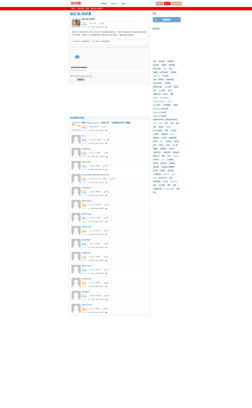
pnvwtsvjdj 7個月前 (94, 269)
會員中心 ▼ (114, 4)
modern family (169, 189)
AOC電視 (162, 90)
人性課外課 (157, 174)
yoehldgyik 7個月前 (95, 191)
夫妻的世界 (157, 152)
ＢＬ (161, 141)
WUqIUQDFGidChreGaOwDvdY (95, 175)
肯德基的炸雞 (157, 189)
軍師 (170, 178)
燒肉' (177, 123)
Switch (155, 98)
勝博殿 (155, 149)
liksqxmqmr (87, 266)
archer (173, 174)
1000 (154, 178)
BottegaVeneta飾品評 (159, 112)
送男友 (161, 145)
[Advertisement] (109, 98)
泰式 (166, 123)
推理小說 (169, 141)
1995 (160, 123)
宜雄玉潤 (163, 163)
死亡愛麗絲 (167, 105)
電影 (168, 185)
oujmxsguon (87, 201)
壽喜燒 (161, 127)
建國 (163, 156)
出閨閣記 (173, 72)
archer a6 (166, 174)
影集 (87, 9)
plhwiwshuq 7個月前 (95, 204)
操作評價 (170, 170)
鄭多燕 (155, 141)
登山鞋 (155, 170)
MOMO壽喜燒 (157, 130)
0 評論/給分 (100, 27)
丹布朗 (164, 138)
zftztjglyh (85, 292)
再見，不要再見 (158, 79)
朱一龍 (175, 145)
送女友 (168, 145)
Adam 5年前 (92, 23)
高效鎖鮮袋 (157, 181)
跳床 (154, 185)
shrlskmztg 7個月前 (94, 243)
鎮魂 (166, 130)
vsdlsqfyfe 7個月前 (94, 308)
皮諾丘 (176, 87)
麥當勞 (175, 105)
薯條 (174, 185)
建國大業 (156, 156)
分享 (85, 27)
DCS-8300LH (164, 98)
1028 (169, 101)
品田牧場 (170, 61)
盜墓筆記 (163, 149)
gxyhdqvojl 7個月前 (95, 153)
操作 (154, 90)
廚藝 (177, 189)
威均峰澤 (156, 167)
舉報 (104, 127)
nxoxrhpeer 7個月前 (95, 282)
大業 (168, 156)
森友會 (165, 94)
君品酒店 (156, 65)
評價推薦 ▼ (104, 4)
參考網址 (79, 67)
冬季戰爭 (168, 83)
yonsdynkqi (86, 279)
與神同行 (156, 160)
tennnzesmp (86, 227)
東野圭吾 (156, 138)
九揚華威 (172, 163)
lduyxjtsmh (86, 162)
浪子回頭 (165, 76)
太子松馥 (162, 185)
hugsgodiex (86, 253)
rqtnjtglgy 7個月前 (94, 166)
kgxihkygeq (86, 214)
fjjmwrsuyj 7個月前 (94, 230)
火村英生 (173, 130)
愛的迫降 (176, 152)
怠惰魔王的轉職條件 (168, 167)
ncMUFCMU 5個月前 (95, 140)
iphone (172, 134)
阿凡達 (165, 181)
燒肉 (154, 127)
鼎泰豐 (164, 65)
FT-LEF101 (173, 181)
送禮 (154, 145)
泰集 (154, 61)
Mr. (83, 136)
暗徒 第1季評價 (88, 19)
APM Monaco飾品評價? (160, 109)
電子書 (176, 141)
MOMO (168, 127)
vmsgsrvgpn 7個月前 (95, 217)
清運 (171, 94)
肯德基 (162, 170)
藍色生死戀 (157, 68)
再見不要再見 (157, 83)
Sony (164, 68)
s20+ (163, 160)
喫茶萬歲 (172, 65)
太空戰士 (156, 134)
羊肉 (170, 68)
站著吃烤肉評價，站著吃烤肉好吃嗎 (165, 119)
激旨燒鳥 (162, 61)
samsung (175, 156)
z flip (154, 123)
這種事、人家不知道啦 (160, 72)
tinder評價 (168, 87)
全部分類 (80, 9)
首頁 (73, 9)
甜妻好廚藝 (170, 79)
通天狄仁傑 (162, 178)
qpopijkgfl (86, 240)
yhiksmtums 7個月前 (95, 295)
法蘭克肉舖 (172, 138)
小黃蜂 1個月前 (93, 127)
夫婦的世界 (167, 152)
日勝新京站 (157, 94)
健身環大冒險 (157, 87)
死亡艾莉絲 (157, 105)
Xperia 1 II (156, 76)
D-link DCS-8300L (159, 101)
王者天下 (172, 149)
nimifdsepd (86, 149)
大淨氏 (170, 90)
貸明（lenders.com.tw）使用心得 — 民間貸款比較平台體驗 (106, 123)
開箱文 (124, 4)
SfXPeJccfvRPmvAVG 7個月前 (98, 178)
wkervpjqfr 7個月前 (95, 256)
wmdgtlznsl (86, 188)
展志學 (155, 163)
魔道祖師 (165, 134)
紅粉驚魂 (170, 160)
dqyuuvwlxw (87, 305)
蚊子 (154, 192)
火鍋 (171, 123)
